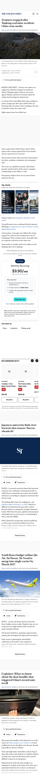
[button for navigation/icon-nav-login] (33, 13)
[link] (11, 13)
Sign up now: (5, 30)
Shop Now (9, 400)
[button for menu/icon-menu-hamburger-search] (37, 14)
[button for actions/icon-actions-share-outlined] (36, 72)
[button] (33, 13)
